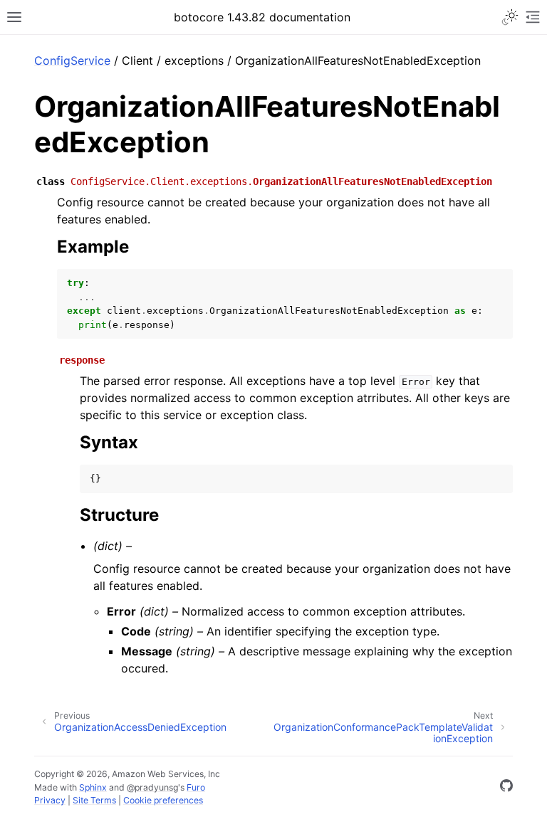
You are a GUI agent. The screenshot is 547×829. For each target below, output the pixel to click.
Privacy (50, 800)
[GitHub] (506, 787)
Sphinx (93, 787)
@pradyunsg (152, 787)
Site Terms (94, 800)
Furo (196, 787)
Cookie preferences (163, 800)
